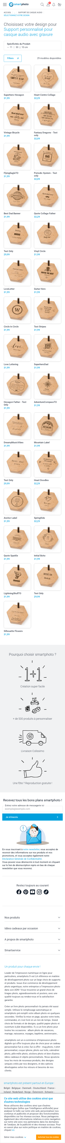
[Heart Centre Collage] (47, 78)
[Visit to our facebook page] (19, 892)
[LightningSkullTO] (17, 577)
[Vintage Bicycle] (17, 116)
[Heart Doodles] (47, 463)
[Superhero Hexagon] (17, 78)
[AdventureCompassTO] (47, 385)
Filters (10, 58)
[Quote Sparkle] (17, 539)
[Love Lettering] (17, 347)
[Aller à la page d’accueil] (19, 4)
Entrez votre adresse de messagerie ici (24, 805)
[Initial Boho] (47, 539)
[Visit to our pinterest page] (26, 892)
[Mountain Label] (47, 426)
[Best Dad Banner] (17, 197)
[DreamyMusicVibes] (17, 426)
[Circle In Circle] (17, 310)
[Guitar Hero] (47, 272)
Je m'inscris (12, 817)
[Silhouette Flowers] (17, 614)
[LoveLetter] (17, 272)
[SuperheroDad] (47, 347)
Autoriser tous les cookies (48, 1137)
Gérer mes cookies (13, 1137)
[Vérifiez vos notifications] (54, 4)
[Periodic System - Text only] (47, 156)
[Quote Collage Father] (47, 197)
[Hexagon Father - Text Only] (17, 385)
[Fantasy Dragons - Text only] (47, 116)
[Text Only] (17, 234)
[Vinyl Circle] (47, 234)
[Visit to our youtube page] (32, 892)
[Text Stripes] (47, 310)
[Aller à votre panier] (59, 4)
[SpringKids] (47, 501)
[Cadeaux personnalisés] (14, 12)
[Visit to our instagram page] (39, 892)
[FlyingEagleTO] (17, 156)
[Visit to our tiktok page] (46, 892)
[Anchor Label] (17, 501)
